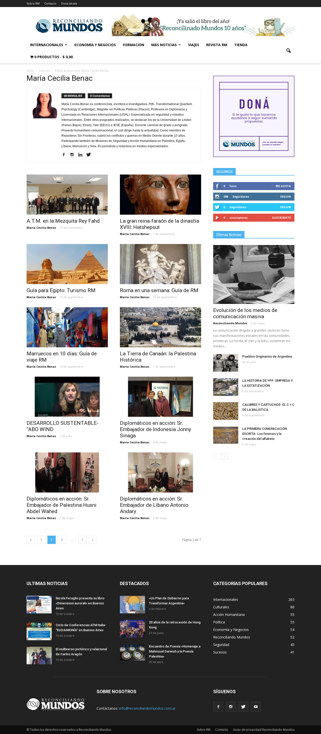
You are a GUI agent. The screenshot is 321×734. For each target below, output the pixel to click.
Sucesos (220, 652)
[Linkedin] (82, 155)
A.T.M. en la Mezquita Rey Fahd (63, 221)
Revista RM (216, 44)
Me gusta (283, 186)
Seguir (285, 196)
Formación (133, 44)
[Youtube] (256, 707)
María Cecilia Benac (41, 227)
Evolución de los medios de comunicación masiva (245, 313)
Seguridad (221, 644)
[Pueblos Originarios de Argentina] (225, 363)
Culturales (221, 607)
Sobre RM (33, 3)
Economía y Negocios (95, 44)
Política (219, 622)
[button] (288, 51)
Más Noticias (164, 44)
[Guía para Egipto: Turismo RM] (67, 264)
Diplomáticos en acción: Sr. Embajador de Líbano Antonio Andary (154, 505)
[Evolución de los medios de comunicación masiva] (253, 274)
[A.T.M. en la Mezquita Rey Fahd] (67, 195)
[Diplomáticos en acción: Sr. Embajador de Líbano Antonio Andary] (160, 472)
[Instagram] (74, 155)
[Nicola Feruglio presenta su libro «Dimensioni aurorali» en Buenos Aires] (39, 604)
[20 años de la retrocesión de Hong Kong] (132, 628)
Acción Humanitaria (229, 614)
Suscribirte (281, 217)
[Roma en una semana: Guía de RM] (160, 264)
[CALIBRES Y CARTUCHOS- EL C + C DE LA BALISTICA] (225, 411)
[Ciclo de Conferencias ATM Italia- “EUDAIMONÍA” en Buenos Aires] (39, 631)
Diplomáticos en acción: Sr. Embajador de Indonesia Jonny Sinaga (155, 429)
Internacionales (46, 44)
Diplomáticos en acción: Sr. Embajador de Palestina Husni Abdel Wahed (62, 505)
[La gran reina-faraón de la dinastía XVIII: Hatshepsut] (160, 195)
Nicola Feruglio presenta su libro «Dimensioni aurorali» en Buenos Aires (80, 603)
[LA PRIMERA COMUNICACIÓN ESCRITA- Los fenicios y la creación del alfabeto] (225, 435)
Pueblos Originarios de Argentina (267, 356)
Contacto (50, 3)
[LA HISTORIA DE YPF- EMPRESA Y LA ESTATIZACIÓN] (225, 387)
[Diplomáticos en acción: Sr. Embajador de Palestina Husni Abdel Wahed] (67, 472)
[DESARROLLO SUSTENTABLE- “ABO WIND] (67, 397)
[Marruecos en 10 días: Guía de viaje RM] (67, 327)
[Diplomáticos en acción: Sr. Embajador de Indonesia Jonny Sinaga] (160, 397)
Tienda (241, 44)
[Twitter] (90, 155)
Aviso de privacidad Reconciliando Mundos (263, 729)
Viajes (193, 44)
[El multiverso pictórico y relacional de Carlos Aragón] (39, 655)
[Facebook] (65, 155)
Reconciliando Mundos (230, 323)
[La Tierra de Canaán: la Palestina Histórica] (160, 327)
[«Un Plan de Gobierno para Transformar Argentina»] (132, 604)
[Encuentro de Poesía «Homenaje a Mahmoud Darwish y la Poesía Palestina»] (132, 653)
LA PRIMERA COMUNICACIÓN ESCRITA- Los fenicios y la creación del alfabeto (264, 434)
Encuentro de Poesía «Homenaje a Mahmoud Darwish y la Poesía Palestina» (174, 651)
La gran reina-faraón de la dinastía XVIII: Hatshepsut (159, 224)
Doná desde (69, 3)
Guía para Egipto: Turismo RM (61, 290)
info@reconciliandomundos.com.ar (147, 708)
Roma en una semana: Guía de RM (159, 290)
